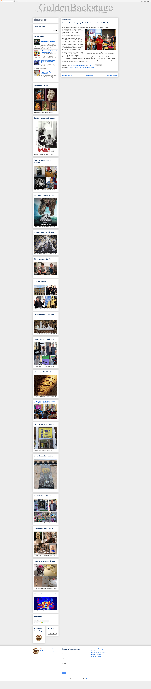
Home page (89, 75)
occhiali (85, 67)
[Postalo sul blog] (97, 65)
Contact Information (96, 654)
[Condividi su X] (98, 65)
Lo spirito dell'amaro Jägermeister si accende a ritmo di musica (48, 41)
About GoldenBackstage (97, 649)
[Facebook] (35, 21)
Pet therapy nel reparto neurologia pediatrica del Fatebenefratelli (47, 72)
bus (68, 67)
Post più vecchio (112, 75)
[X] (38, 21)
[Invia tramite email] (95, 65)
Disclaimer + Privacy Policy (98, 652)
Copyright (93, 650)
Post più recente (67, 75)
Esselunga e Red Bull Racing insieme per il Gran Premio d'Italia (48, 61)
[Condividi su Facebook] (100, 65)
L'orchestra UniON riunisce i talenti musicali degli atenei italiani (44, 402)
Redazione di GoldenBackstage (49, 648)
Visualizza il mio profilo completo (48, 650)
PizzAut (92, 67)
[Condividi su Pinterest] (101, 65)
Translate (45, 622)
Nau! (81, 67)
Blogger (86, 678)
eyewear (72, 67)
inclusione (76, 67)
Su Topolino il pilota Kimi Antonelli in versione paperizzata (49, 51)
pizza (88, 67)
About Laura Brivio (96, 656)
